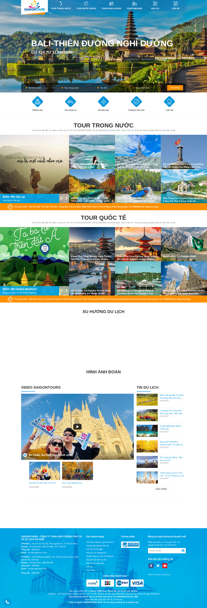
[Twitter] (157, 565)
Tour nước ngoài (86, 8)
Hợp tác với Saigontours (96, 553)
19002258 (35, 550)
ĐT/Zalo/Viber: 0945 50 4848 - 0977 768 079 (48, 547)
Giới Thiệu (90, 570)
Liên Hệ (176, 8)
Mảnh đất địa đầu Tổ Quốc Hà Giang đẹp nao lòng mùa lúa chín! (172, 398)
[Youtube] (164, 565)
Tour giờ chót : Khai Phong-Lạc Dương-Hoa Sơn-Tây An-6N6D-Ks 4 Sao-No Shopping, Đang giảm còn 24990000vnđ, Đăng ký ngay (77, 299)
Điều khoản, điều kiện (95, 563)
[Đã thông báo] (130, 547)
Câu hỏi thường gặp (94, 549)
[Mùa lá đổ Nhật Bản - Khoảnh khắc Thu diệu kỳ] (147, 446)
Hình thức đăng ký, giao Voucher (99, 542)
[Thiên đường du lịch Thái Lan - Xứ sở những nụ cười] (147, 477)
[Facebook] (151, 565)
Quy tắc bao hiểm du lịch (96, 560)
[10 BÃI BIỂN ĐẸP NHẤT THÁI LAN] (147, 431)
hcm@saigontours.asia (37, 553)
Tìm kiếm (175, 88)
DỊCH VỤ (155, 8)
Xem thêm (161, 489)
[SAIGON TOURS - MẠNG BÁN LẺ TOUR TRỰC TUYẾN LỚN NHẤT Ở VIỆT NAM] (34, 5)
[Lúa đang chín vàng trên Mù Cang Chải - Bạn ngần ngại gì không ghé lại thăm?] (147, 415)
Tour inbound (134, 8)
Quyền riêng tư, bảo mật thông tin (100, 556)
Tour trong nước (61, 8)
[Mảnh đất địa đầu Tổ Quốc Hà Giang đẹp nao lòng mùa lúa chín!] (147, 400)
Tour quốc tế (103, 217)
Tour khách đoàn (111, 8)
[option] (44, 475)
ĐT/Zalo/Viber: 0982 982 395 (41, 563)
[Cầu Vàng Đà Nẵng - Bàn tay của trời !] (147, 462)
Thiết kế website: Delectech (159, 575)
